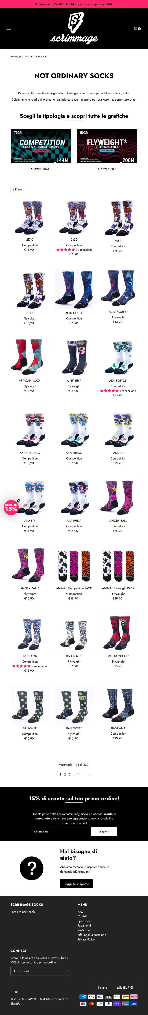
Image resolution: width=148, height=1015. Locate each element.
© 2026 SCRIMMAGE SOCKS (30, 999)
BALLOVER (30, 728)
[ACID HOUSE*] (118, 288)
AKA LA (118, 453)
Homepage (15, 56)
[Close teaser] (19, 501)
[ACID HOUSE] (74, 289)
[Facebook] (12, 992)
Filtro (18, 189)
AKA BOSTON (118, 380)
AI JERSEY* (74, 380)
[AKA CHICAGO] (29, 429)
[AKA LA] (118, 429)
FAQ (80, 912)
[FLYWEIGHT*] (107, 146)
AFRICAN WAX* (30, 380)
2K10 (29, 239)
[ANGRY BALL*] (29, 565)
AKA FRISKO (74, 453)
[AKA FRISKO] (74, 429)
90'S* (30, 313)
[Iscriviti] (65, 971)
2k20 (74, 239)
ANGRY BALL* (29, 588)
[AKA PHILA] (74, 497)
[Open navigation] (9, 28)
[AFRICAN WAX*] (29, 357)
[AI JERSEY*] (74, 357)
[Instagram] (16, 992)
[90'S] (118, 217)
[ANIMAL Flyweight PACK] (118, 565)
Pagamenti (84, 925)
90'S (118, 241)
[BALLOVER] (29, 705)
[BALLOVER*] (74, 705)
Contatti (82, 916)
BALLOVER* (74, 728)
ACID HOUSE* (118, 312)
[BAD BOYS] (29, 632)
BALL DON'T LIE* (118, 656)
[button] (11, 507)
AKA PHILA (74, 520)
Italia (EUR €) (124, 987)
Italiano (102, 987)
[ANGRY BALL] (118, 497)
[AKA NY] (29, 497)
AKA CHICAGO (30, 453)
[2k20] (74, 216)
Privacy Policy (86, 939)
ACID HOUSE (74, 313)
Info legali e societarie (92, 935)
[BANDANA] (118, 705)
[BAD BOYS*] (74, 632)
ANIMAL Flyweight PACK (118, 588)
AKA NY (29, 520)
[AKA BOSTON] (118, 357)
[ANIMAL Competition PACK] (74, 565)
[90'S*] (29, 289)
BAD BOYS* (74, 656)
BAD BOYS (30, 656)
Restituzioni (85, 930)
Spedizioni (84, 921)
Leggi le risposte (76, 884)
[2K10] (29, 216)
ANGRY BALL (118, 520)
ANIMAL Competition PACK (74, 588)
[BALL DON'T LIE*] (118, 632)
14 (78, 774)
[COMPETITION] (41, 146)
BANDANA (118, 728)
